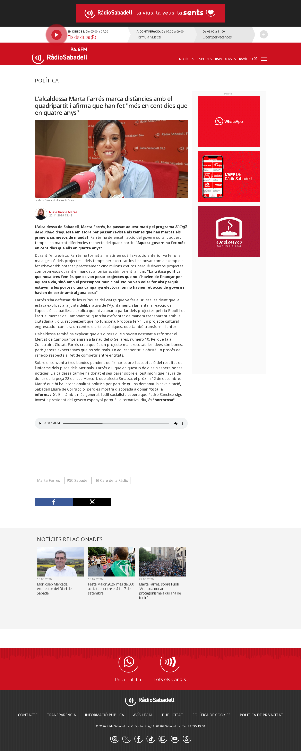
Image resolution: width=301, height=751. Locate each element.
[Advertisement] (229, 287)
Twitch (162, 739)
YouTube (174, 739)
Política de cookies (211, 714)
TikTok (150, 739)
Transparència (61, 714)
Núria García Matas (63, 212)
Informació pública (104, 714)
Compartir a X (92, 502)
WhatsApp (186, 739)
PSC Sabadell (78, 480)
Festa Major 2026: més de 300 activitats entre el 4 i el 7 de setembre (111, 589)
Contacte (27, 714)
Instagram (114, 739)
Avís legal (143, 714)
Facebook (138, 739)
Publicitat (172, 714)
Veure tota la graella (264, 34)
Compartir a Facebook (54, 502)
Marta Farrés (48, 480)
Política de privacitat (261, 714)
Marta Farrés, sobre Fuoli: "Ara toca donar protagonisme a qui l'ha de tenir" (160, 591)
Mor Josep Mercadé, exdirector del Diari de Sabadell (54, 589)
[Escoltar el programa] (79, 35)
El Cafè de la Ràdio (112, 480)
